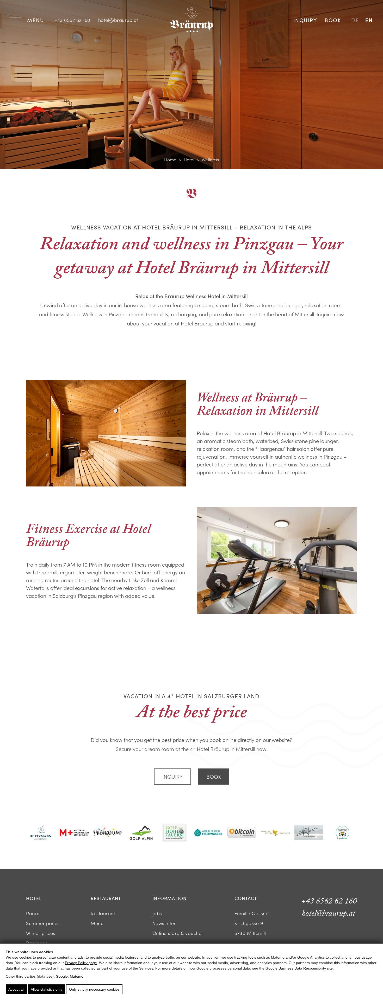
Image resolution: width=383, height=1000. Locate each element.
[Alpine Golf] (141, 833)
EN (369, 19)
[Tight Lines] (308, 833)
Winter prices (40, 933)
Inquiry (305, 19)
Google (62, 976)
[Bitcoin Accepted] (241, 833)
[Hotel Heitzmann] (40, 833)
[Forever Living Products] (275, 833)
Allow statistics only (46, 989)
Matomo (76, 976)
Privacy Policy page (81, 963)
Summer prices (43, 923)
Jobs (157, 913)
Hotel (189, 159)
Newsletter (164, 923)
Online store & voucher (177, 933)
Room (32, 913)
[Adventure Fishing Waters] (208, 833)
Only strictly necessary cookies (94, 989)
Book (333, 19)
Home (170, 159)
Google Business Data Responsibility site (299, 968)
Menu (97, 923)
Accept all (16, 989)
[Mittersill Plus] (74, 833)
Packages (36, 943)
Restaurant (103, 913)
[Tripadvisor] (342, 833)
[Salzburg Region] (107, 833)
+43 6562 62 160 (72, 20)
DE (355, 19)
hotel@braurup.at (118, 20)
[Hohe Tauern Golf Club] (174, 833)
